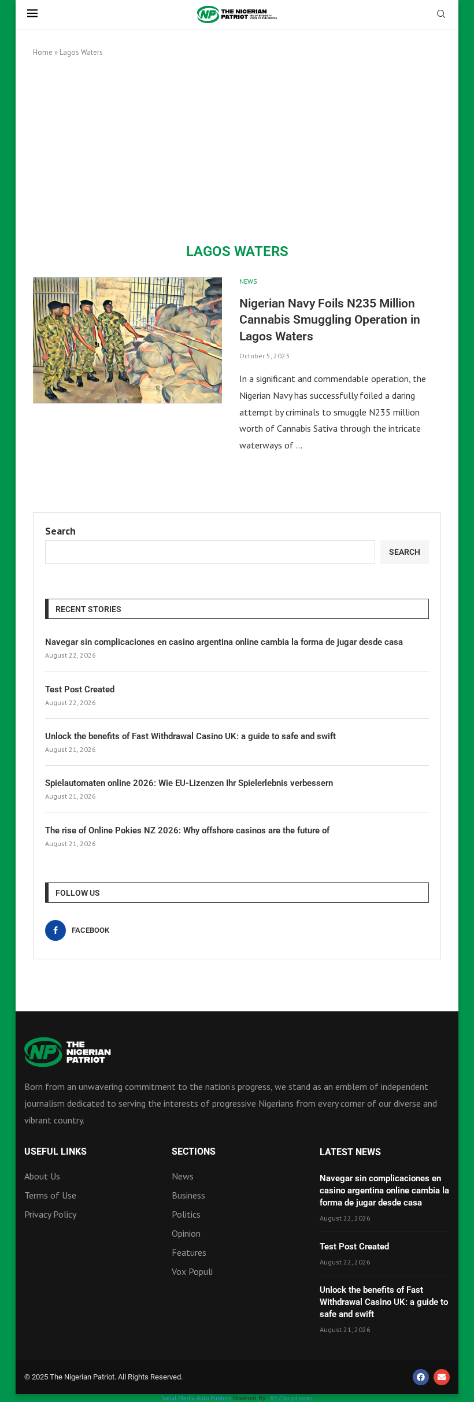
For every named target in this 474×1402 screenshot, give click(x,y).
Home (43, 52)
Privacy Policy (50, 1214)
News (183, 1176)
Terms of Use (50, 1195)
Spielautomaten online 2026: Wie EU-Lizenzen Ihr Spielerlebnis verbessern (189, 783)
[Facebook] (421, 1377)
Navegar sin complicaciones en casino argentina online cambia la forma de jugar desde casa (224, 642)
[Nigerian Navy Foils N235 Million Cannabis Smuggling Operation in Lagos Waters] (127, 340)
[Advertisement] (237, 151)
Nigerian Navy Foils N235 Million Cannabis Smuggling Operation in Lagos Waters (329, 319)
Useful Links (55, 1151)
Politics (186, 1214)
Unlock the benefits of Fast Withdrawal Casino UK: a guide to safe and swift (190, 736)
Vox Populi (192, 1271)
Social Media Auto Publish (196, 1398)
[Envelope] (442, 1377)
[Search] (441, 15)
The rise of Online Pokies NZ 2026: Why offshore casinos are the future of (187, 830)
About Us (42, 1176)
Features (189, 1252)
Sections (194, 1151)
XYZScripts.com (291, 1398)
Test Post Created (79, 689)
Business (188, 1195)
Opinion (186, 1233)
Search (60, 530)
